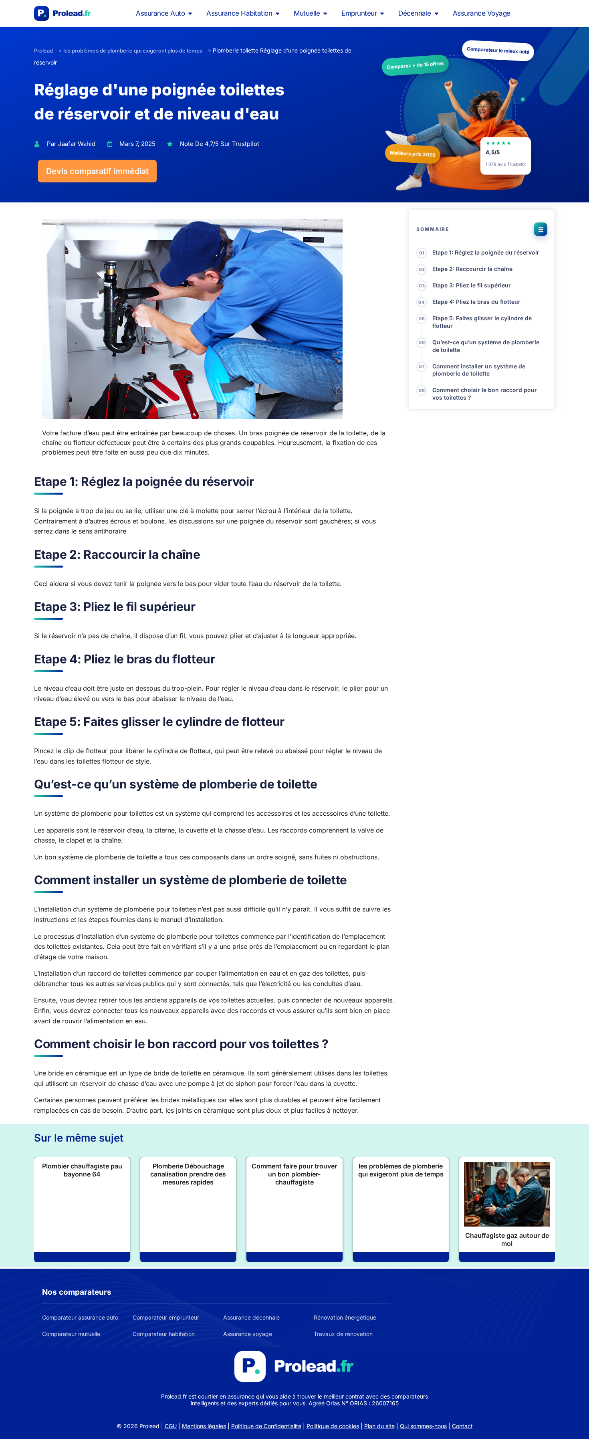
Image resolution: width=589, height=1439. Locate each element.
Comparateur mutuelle (71, 1333)
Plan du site (379, 1426)
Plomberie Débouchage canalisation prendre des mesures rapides (188, 1174)
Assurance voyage (247, 1333)
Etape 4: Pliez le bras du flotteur (476, 301)
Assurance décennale (251, 1317)
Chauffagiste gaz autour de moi (507, 1239)
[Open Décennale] (436, 13)
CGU (171, 1426)
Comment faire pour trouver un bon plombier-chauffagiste (294, 1174)
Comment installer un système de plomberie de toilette (478, 370)
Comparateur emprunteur (166, 1317)
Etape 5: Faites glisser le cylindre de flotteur (482, 322)
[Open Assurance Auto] (190, 13)
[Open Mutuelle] (325, 13)
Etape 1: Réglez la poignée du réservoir (485, 252)
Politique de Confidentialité (266, 1426)
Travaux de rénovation (343, 1333)
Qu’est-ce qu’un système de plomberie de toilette (485, 346)
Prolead (43, 50)
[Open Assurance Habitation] (277, 13)
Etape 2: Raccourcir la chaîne (472, 268)
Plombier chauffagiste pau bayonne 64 (82, 1170)
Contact (462, 1426)
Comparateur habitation (164, 1333)
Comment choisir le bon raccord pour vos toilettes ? (484, 393)
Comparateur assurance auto (80, 1317)
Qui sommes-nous (423, 1426)
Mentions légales (204, 1426)
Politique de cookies (333, 1426)
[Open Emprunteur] (382, 13)
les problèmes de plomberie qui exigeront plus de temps (132, 50)
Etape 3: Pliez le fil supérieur (471, 285)
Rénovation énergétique (345, 1317)
